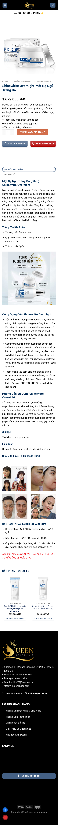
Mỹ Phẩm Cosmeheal (21, 81)
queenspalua (20, 678)
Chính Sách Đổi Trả (15, 722)
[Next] (55, 601)
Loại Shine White (43, 81)
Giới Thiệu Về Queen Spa (18, 728)
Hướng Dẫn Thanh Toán (18, 716)
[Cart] (53, 5)
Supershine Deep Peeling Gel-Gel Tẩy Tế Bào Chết (43, 607)
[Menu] (5, 5)
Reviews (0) (9, 174)
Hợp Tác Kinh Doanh (16, 734)
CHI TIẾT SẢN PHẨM (13, 169)
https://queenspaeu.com (16, 686)
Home (5, 81)
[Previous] (2, 601)
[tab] (29, 169)
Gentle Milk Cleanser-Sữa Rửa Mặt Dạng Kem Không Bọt (15, 608)
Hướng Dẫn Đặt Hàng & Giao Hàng (23, 710)
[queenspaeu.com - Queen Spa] (29, 5)
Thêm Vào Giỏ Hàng (32, 132)
